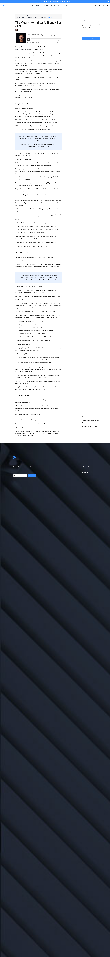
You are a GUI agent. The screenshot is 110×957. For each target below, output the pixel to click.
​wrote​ (48, 130)
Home (83, 470)
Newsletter (85, 472)
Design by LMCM (17, 485)
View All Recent (85, 431)
